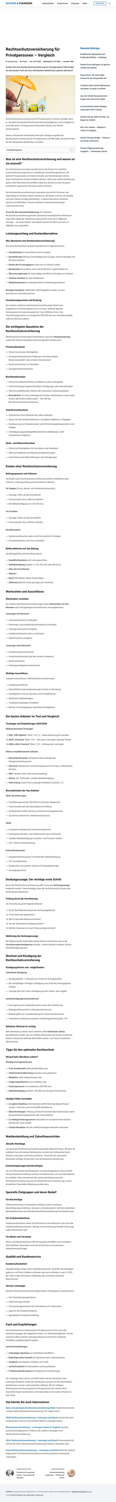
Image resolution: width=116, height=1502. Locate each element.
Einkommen (62, 3)
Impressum (39, 1495)
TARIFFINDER (99, 3)
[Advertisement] (58, 24)
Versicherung (12, 61)
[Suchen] (109, 3)
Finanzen (75, 3)
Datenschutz (30, 1495)
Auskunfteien (48, 3)
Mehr (85, 3)
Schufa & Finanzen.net (18, 1495)
